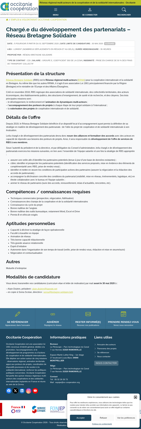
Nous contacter (103, 356)
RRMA (81, 80)
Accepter (81, 418)
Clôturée (109, 44)
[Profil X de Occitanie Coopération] (15, 391)
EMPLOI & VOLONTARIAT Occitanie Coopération (39, 20)
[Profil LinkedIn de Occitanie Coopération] (22, 391)
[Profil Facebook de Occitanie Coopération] (9, 391)
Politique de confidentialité (102, 424)
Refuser (103, 418)
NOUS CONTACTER (106, 363)
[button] (135, 397)
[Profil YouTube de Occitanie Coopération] (35, 391)
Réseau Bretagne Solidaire (19, 80)
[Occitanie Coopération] (19, 8)
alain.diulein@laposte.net (44, 289)
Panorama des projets (106, 348)
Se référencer (103, 352)
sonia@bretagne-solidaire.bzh (58, 292)
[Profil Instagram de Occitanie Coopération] (28, 391)
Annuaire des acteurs (106, 344)
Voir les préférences (126, 418)
